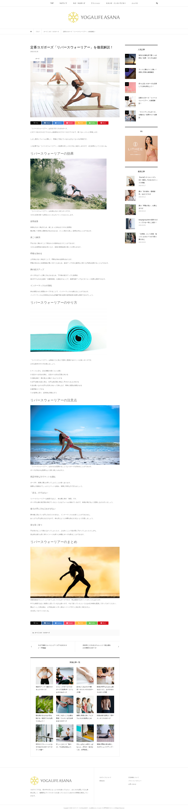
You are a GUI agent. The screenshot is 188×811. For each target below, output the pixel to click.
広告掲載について (133, 777)
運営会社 (102, 781)
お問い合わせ (132, 784)
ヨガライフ (63, 3)
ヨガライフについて (105, 777)
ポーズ (37, 632)
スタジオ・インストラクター (116, 3)
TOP (52, 3)
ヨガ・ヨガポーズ (79, 3)
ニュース (135, 3)
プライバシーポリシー (134, 781)
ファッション (95, 3)
